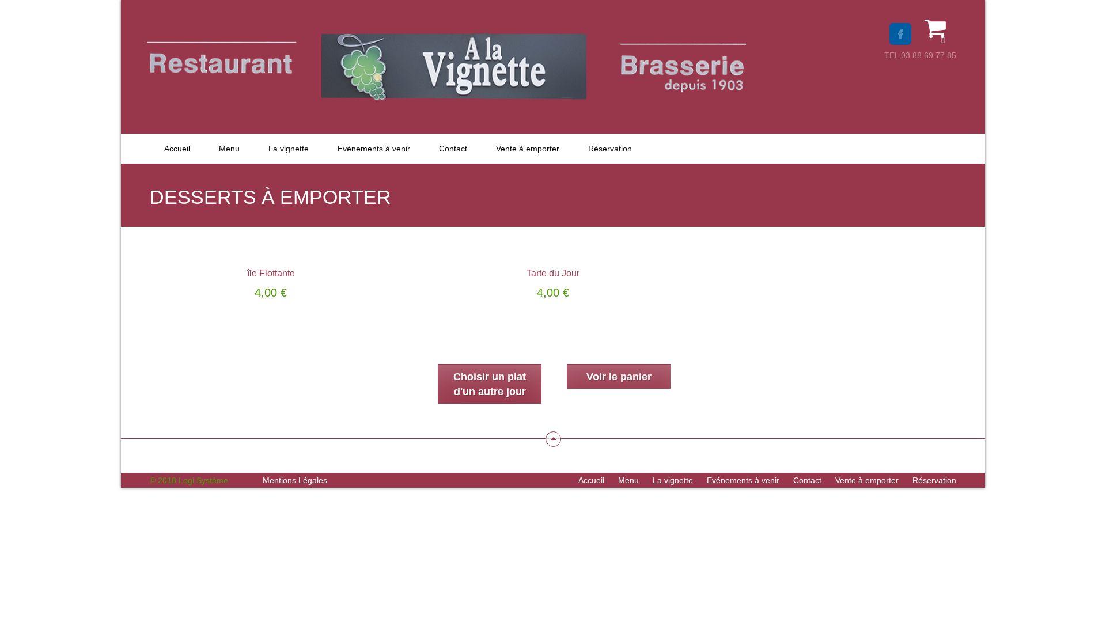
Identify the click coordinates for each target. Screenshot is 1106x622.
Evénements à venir (374, 148)
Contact (453, 148)
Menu (229, 148)
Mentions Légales (295, 480)
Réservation (610, 148)
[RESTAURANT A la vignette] (447, 91)
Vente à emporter (527, 148)
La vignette (288, 148)
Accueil (177, 148)
